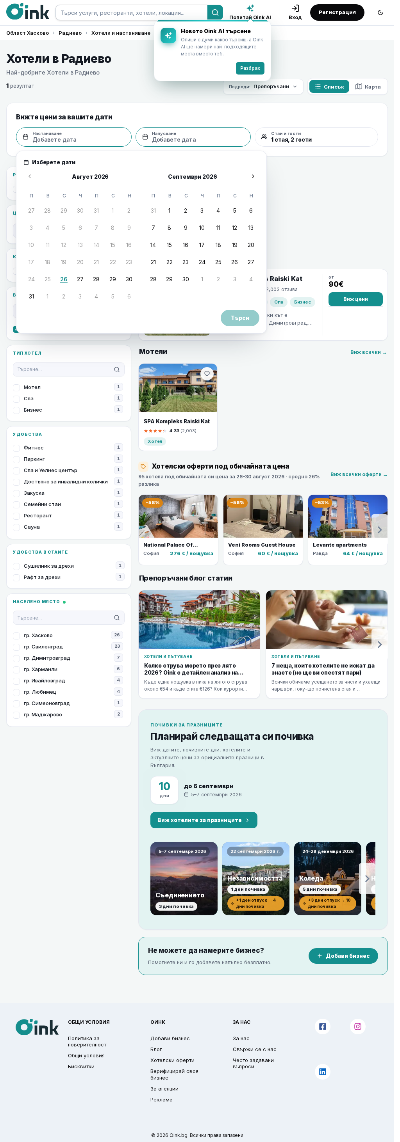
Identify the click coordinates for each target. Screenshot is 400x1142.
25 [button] (48, 279)
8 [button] (112, 227)
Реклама (161, 1099)
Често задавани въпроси (253, 1063)
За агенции (164, 1088)
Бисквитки (81, 1066)
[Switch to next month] (253, 176)
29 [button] (64, 210)
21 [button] (96, 262)
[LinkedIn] (322, 1072)
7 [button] (96, 227)
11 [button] (48, 245)
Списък (334, 86)
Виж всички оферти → (359, 474)
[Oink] (27, 11)
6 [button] (80, 227)
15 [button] (112, 245)
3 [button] (31, 227)
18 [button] (47, 262)
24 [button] (31, 279)
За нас (241, 1038)
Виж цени (355, 299)
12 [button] (63, 245)
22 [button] (113, 262)
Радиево (70, 33)
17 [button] (31, 262)
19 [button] (63, 262)
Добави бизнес (348, 956)
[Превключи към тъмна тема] (380, 12)
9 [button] (129, 227)
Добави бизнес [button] (170, 1038)
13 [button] (80, 245)
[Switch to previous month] (29, 176)
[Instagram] (358, 1026)
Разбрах (250, 68)
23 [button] (129, 262)
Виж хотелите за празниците (199, 820)
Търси (240, 318)
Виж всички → (368, 352)
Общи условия (86, 1055)
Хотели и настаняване (120, 33)
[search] (131, 12)
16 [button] (129, 245)
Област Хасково (27, 33)
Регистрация (337, 12)
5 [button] (63, 227)
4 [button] (47, 227)
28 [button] (47, 210)
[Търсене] (215, 12)
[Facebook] (322, 1026)
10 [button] (31, 245)
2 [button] (128, 210)
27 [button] (31, 210)
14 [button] (96, 245)
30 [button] (80, 210)
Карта (373, 86)
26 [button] (64, 279)
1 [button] (113, 210)
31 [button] (96, 210)
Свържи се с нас (255, 1049)
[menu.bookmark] (207, 373)
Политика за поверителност (87, 1041)
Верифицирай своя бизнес (174, 1074)
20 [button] (80, 262)
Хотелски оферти (172, 1060)
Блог (156, 1049)
